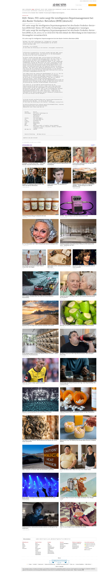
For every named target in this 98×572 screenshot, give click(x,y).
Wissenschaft (38, 548)
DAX (23, 543)
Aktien (49, 549)
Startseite (33, 12)
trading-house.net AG (76, 543)
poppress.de (74, 548)
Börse (37, 12)
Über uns (72, 564)
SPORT (46, 9)
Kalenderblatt (38, 554)
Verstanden (79, 570)
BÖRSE (33, 9)
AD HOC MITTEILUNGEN (26, 10)
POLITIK (42, 9)
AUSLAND (64, 9)
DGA (27, 15)
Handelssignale (51, 548)
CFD (48, 543)
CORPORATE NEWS (41, 10)
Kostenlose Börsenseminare (75, 545)
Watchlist (62, 544)
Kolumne (24, 15)
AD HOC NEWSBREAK (64, 543)
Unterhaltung (38, 552)
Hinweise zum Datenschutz (62, 564)
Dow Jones (24, 548)
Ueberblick (41, 12)
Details (75, 570)
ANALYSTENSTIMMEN (34, 10)
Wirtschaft (37, 544)
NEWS (23, 9)
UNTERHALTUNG (51, 9)
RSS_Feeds (62, 547)
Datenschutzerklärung (50, 564)
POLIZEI (68, 9)
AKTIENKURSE (28, 9)
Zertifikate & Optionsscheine (51, 551)
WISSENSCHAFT (58, 9)
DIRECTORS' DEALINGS (48, 10)
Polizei (36, 550)
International (38, 553)
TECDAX (23, 546)
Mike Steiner (88, 564)
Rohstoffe (50, 546)
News (30, 564)
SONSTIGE (80, 9)
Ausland (37, 549)
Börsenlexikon (27, 539)
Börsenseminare (51, 553)
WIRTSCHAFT (37, 9)
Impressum (40, 564)
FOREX (49, 544)
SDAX (23, 547)
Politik (36, 546)
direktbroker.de (75, 547)
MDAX (23, 544)
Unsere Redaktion (80, 564)
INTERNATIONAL (74, 9)
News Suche (91, 5)
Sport (36, 547)
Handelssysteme (51, 547)
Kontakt (61, 548)
